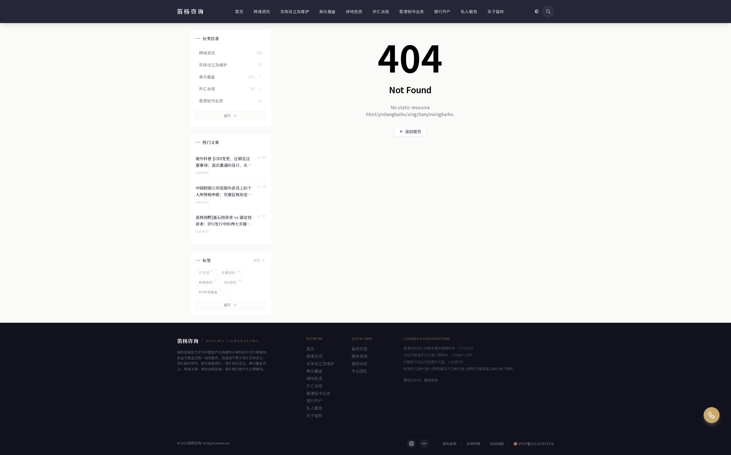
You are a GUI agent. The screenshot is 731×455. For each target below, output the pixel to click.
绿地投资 (354, 11)
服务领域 (359, 356)
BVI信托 (233, 282)
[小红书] (424, 443)
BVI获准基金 (210, 291)
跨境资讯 (262, 11)
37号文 (206, 272)
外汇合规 (381, 11)
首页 (239, 11)
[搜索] (548, 11)
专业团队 (359, 371)
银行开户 (442, 11)
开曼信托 (231, 272)
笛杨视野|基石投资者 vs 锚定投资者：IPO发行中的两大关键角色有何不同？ (224, 223)
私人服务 (469, 11)
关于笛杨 (495, 11)
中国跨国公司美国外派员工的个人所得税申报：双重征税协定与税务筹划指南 (224, 194)
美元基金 (327, 11)
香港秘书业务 (411, 11)
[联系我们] (712, 415)
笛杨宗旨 (359, 349)
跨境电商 (207, 282)
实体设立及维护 (294, 11)
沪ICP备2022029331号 (536, 443)
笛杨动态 (359, 363)
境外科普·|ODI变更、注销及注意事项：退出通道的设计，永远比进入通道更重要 (224, 165)
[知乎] (411, 443)
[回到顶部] (712, 436)
